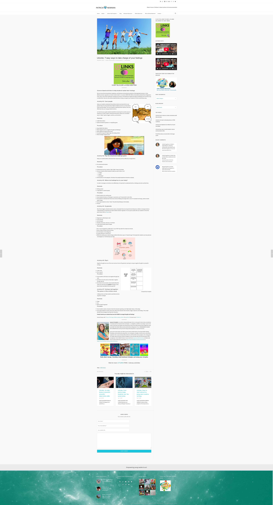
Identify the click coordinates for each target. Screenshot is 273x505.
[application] (166, 49)
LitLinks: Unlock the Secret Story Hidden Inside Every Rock (106, 496)
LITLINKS (120, 363)
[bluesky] (175, 1)
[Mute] (173, 53)
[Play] (157, 53)
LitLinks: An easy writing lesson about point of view (107, 481)
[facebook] (171, 1)
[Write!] (147, 481)
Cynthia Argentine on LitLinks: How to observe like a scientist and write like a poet (168, 157)
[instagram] (167, 1)
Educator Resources (152, 503)
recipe (107, 212)
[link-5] (163, 1)
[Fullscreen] (175, 53)
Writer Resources (160, 503)
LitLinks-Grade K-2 (119, 60)
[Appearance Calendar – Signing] (152, 487)
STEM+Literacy (103, 367)
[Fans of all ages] (141, 481)
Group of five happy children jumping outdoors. (115, 317)
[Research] (141, 492)
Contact (175, 503)
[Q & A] (147, 487)
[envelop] (160, 1)
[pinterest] (169, 1)
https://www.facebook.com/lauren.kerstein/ (135, 339)
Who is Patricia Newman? (168, 503)
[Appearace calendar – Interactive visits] (147, 492)
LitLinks (106, 60)
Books (135, 503)
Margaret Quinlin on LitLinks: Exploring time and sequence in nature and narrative (168, 168)
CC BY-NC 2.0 (138, 317)
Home (132, 503)
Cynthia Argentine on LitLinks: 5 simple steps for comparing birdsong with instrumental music (168, 146)
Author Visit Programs (141, 503)
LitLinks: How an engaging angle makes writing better (107, 488)
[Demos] (152, 481)
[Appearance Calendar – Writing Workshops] (152, 492)
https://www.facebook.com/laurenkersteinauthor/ (107, 341)
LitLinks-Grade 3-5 (112, 60)
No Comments (127, 60)
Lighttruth (127, 317)
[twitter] (173, 1)
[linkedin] (165, 1)
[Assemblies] (141, 487)
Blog (147, 503)
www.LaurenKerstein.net (138, 338)
